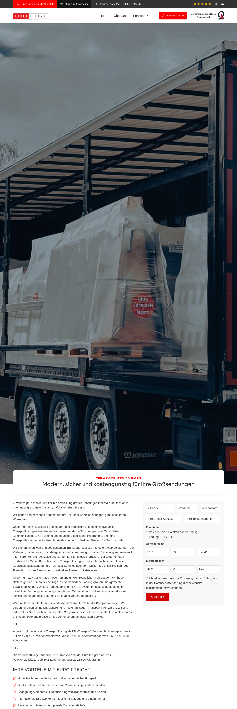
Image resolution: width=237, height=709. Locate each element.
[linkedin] (222, 4)
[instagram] (216, 4)
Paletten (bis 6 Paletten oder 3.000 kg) (173, 532)
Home (104, 16)
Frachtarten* (153, 527)
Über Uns (120, 16)
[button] (157, 597)
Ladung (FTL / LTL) (161, 537)
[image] (221, 15)
